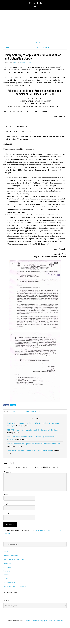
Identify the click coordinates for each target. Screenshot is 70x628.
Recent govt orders (41, 412)
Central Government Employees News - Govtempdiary (44, 620)
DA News (6, 571)
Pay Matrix (40, 43)
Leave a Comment (26, 62)
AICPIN (6, 47)
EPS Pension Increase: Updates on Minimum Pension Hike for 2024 (33, 444)
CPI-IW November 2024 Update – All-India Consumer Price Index (32, 430)
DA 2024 (6, 579)
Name (5, 494)
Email (5, 504)
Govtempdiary (35, 3)
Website (6, 514)
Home (5, 551)
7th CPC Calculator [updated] (13, 559)
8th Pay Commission (11, 43)
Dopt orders (7, 567)
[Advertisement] (34, 25)
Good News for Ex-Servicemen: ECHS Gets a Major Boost (29, 450)
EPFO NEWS (29, 412)
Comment (7, 472)
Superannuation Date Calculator (14, 586)
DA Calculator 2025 (43, 47)
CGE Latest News (18, 412)
